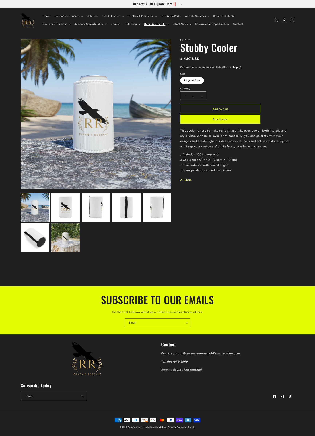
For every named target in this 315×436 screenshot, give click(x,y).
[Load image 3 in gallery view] (96, 207)
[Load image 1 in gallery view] (35, 207)
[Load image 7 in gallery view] (65, 237)
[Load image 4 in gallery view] (126, 207)
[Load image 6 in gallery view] (35, 237)
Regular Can (192, 80)
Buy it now (220, 119)
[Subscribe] (186, 322)
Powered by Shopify (186, 427)
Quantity (185, 88)
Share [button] (188, 179)
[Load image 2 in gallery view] (65, 207)
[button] (68, 16)
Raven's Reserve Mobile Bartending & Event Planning (152, 427)
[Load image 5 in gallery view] (157, 207)
